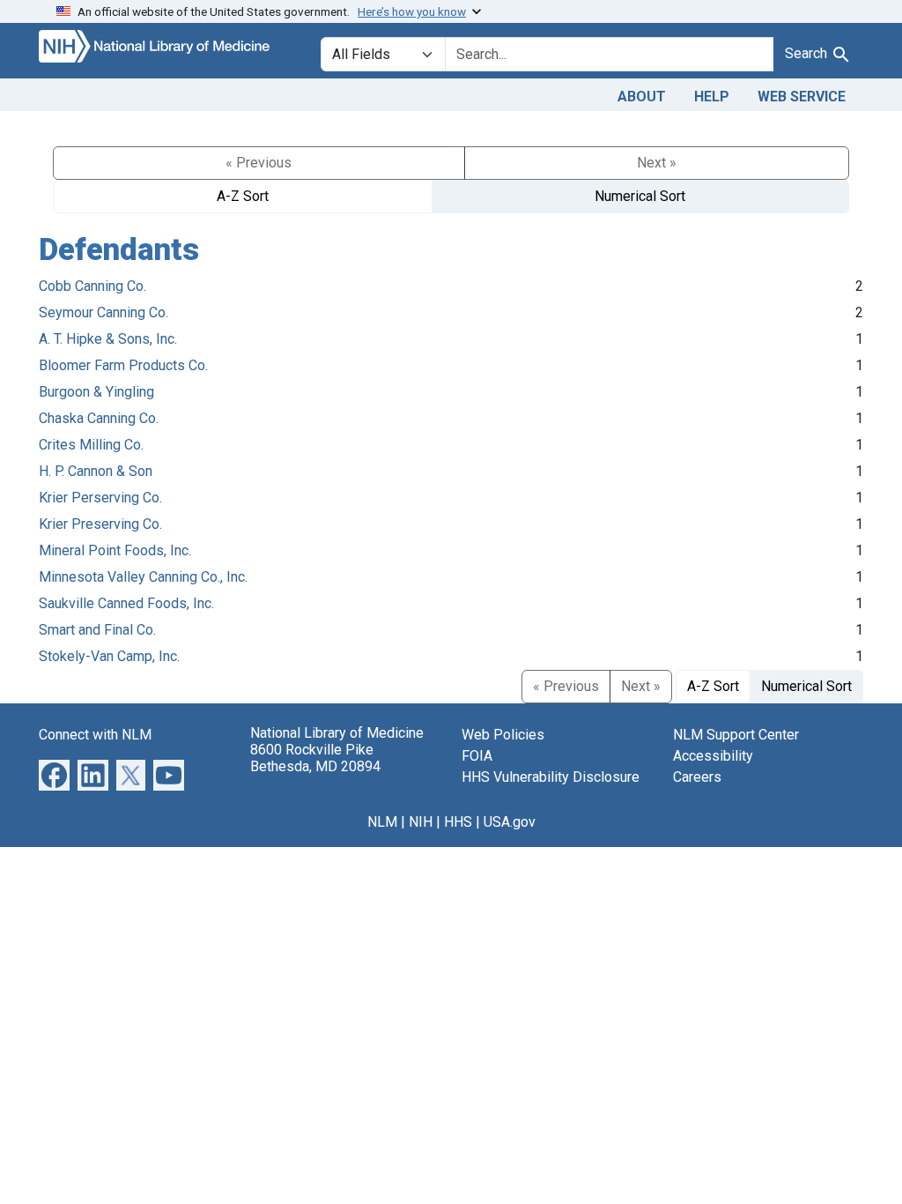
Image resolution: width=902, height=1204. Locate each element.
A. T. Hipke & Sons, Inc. (108, 339)
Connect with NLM (95, 734)
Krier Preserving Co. (100, 524)
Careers (697, 777)
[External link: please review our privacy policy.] (54, 774)
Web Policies (503, 734)
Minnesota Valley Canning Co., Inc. (143, 577)
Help (711, 96)
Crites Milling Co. (91, 444)
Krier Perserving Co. (100, 497)
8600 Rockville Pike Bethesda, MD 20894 (315, 758)
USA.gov (510, 822)
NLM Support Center (736, 734)
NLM (382, 822)
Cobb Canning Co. (92, 286)
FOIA (477, 755)
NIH (421, 822)
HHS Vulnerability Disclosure (551, 777)
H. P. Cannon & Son (95, 471)
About (641, 96)
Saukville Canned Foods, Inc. (126, 603)
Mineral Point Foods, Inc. (115, 550)
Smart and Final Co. (97, 629)
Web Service (802, 96)
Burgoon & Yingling (96, 391)
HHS (458, 822)
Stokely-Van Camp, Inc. (109, 656)
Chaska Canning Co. (99, 418)
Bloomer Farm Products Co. (123, 365)
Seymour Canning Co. (103, 312)
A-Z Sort (243, 196)
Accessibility (713, 755)
